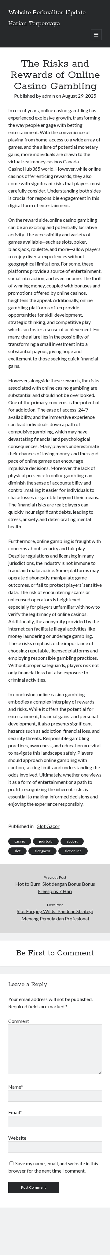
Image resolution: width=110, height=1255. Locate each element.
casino (19, 841)
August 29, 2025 (79, 96)
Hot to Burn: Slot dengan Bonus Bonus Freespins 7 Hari (55, 887)
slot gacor (42, 851)
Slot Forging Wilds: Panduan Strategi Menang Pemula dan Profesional (55, 914)
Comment (18, 1021)
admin (48, 96)
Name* (15, 1087)
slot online (73, 851)
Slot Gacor (48, 826)
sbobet (72, 841)
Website (17, 1138)
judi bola (46, 841)
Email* (15, 1112)
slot (17, 851)
